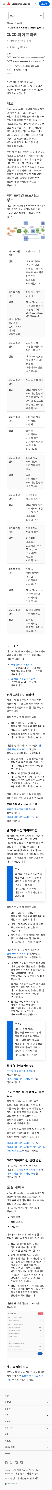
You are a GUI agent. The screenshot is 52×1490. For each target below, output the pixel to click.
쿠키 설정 (10, 1478)
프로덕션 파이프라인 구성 (27, 1169)
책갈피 (12, 47)
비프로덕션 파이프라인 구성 (21, 1173)
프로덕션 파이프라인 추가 (20, 809)
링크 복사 (23, 47)
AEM (19, 22)
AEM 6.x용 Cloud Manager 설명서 (27, 27)
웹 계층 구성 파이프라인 (23, 678)
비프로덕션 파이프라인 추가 (21, 816)
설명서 (10, 22)
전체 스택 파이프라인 (22, 664)
